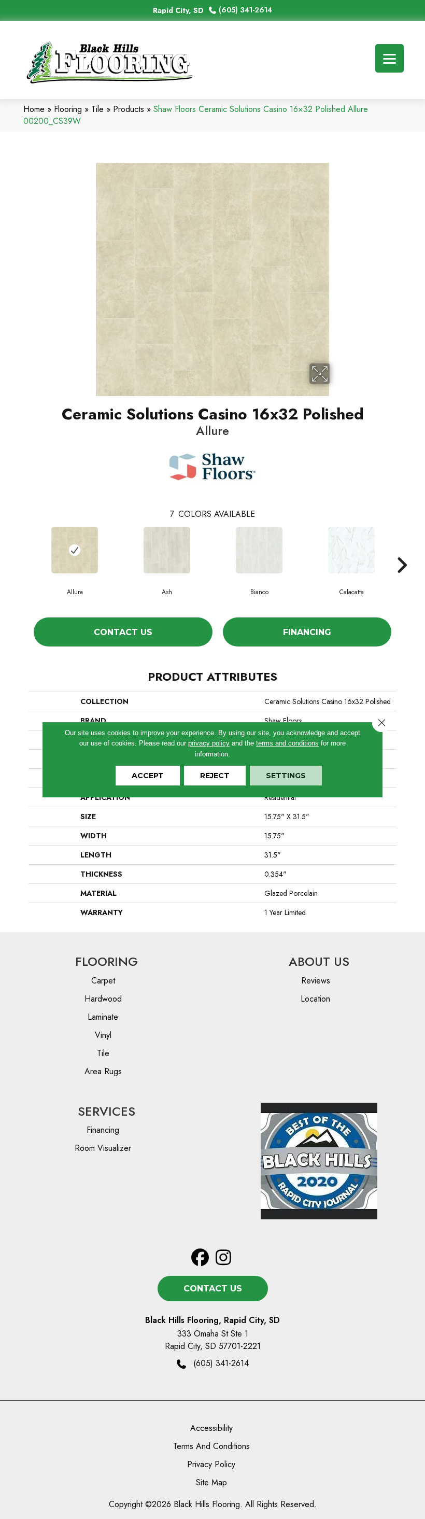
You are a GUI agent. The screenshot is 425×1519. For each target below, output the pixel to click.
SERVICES (106, 1111)
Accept (148, 775)
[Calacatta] (351, 550)
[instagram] (223, 1258)
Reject (215, 775)
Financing (307, 632)
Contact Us (123, 632)
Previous (23, 549)
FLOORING (106, 961)
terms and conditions (287, 743)
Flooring (68, 109)
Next (401, 549)
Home (34, 109)
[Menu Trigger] (389, 58)
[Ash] (167, 550)
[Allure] (75, 550)
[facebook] (200, 1258)
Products (128, 109)
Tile (97, 109)
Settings (286, 775)
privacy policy (209, 743)
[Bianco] (259, 550)
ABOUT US (319, 961)
